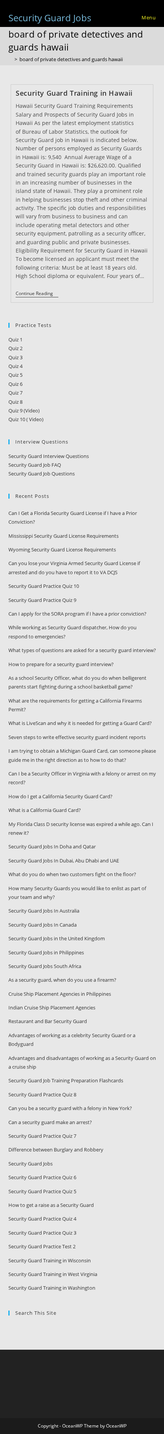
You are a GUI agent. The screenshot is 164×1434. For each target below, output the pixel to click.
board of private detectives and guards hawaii (71, 59)
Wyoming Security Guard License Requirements (62, 549)
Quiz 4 (15, 366)
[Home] (10, 59)
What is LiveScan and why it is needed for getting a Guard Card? (80, 723)
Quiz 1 (15, 339)
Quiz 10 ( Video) (25, 419)
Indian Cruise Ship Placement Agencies (51, 1007)
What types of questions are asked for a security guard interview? (82, 650)
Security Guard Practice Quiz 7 (42, 1135)
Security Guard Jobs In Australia (43, 910)
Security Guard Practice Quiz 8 (42, 1094)
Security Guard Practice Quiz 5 (42, 1191)
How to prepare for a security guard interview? (61, 664)
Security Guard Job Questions (41, 473)
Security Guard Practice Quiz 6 (42, 1177)
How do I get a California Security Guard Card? (60, 796)
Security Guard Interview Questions (48, 456)
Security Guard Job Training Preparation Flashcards (65, 1080)
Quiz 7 (15, 392)
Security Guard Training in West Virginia (52, 1274)
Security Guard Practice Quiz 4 (42, 1218)
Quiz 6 (15, 384)
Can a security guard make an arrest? (50, 1122)
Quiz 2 (15, 348)
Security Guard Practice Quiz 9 (42, 600)
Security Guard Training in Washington (51, 1287)
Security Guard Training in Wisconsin (49, 1260)
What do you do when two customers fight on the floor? (72, 874)
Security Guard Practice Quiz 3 (42, 1232)
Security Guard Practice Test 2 (42, 1246)
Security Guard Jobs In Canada (42, 924)
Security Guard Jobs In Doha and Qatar (52, 846)
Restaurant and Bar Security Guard (47, 1021)
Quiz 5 (15, 374)
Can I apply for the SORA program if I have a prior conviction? (77, 613)
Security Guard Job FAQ (34, 464)
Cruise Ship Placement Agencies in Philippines (59, 993)
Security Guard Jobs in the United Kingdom (56, 938)
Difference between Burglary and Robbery (55, 1149)
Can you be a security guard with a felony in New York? (70, 1108)
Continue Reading (37, 294)
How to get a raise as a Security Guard (51, 1205)
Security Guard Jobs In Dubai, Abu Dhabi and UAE (63, 860)
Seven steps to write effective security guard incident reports (77, 737)
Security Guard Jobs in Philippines (46, 952)
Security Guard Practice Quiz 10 (43, 586)
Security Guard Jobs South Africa (44, 966)
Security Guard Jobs (49, 17)
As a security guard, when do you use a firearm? (62, 979)
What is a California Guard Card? (44, 810)
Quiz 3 (15, 357)
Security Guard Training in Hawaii (74, 93)
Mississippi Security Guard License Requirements (63, 535)
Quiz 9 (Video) (24, 410)
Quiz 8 (15, 401)
